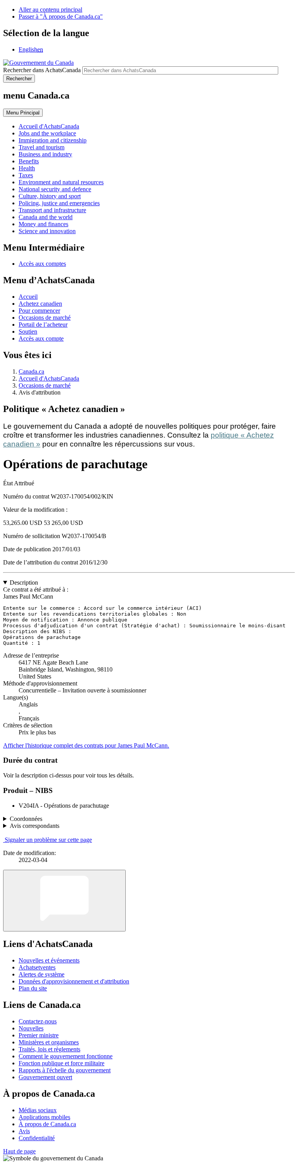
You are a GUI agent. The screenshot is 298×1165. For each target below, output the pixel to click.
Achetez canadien (40, 303)
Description (24, 582)
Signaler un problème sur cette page (48, 839)
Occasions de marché (45, 317)
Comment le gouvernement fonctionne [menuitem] (66, 1056)
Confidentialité (37, 1138)
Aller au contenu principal (50, 9)
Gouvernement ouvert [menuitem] (45, 1077)
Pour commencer (39, 310)
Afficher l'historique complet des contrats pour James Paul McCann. (86, 745)
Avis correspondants (34, 825)
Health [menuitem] (27, 168)
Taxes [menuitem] (26, 175)
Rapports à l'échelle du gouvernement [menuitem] (65, 1070)
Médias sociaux (38, 1110)
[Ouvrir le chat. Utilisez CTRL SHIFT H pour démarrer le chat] (64, 900)
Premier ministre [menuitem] (39, 1035)
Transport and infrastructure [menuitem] (52, 210)
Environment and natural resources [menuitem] (61, 182)
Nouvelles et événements (49, 960)
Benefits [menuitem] (29, 161)
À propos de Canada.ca (47, 1124)
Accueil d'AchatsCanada (49, 378)
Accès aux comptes (42, 263)
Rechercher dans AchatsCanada (42, 70)
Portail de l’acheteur (43, 324)
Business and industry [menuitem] (45, 154)
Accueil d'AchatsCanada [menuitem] (49, 126)
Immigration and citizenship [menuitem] (53, 140)
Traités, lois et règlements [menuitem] (49, 1049)
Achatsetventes (37, 967)
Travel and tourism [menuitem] (41, 147)
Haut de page (19, 1151)
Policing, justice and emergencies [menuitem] (59, 203)
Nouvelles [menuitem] (31, 1028)
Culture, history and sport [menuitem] (50, 196)
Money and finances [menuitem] (43, 224)
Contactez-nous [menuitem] (38, 1021)
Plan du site (33, 988)
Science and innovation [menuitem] (47, 231)
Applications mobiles (44, 1117)
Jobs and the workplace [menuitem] (47, 133)
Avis (24, 1131)
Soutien (28, 331)
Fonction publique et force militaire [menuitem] (61, 1063)
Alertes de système (41, 974)
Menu (23, 113)
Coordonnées (26, 818)
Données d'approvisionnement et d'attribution (74, 981)
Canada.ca (31, 371)
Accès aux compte (41, 338)
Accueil (28, 296)
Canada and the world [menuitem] (46, 217)
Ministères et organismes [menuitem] (49, 1042)
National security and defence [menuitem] (55, 189)
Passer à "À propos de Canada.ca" (61, 16)
